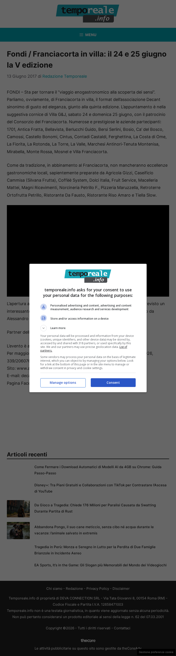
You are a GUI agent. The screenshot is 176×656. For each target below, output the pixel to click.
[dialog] (88, 328)
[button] (88, 328)
